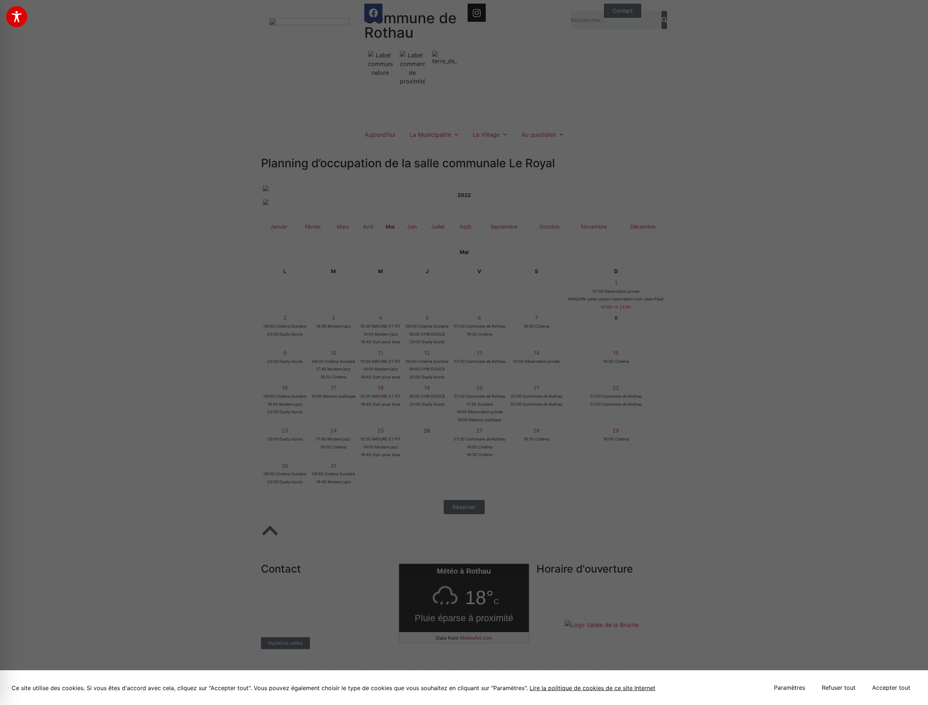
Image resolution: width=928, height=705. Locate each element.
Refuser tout (839, 687)
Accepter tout (891, 687)
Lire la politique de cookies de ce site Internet (592, 688)
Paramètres (789, 687)
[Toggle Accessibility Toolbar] (16, 16)
